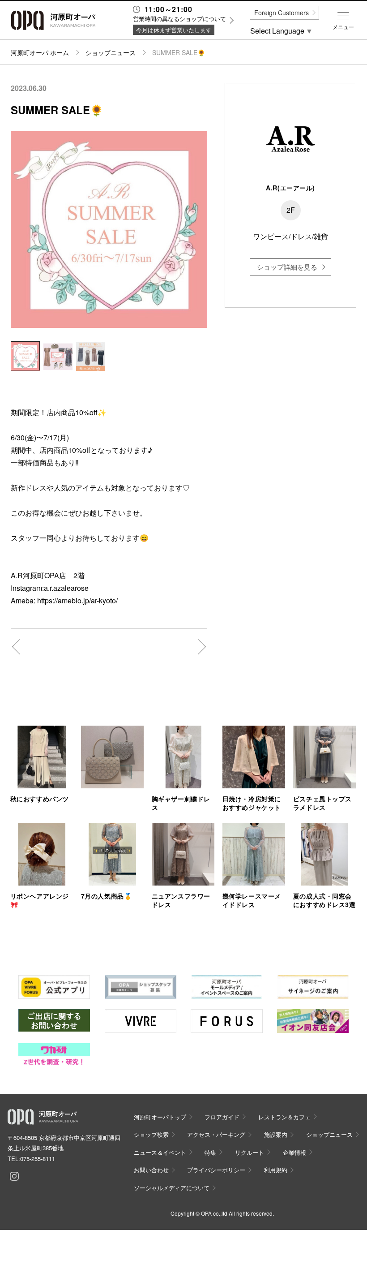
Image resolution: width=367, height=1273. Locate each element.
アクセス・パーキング (216, 1134)
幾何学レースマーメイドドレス (251, 900)
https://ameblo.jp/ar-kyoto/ (77, 600)
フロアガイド (222, 1117)
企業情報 (294, 1152)
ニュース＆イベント (160, 1152)
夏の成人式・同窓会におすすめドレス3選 (324, 900)
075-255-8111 (37, 1158)
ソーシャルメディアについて (171, 1187)
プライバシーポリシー (216, 1169)
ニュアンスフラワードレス (181, 900)
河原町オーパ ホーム (40, 52)
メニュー (343, 27)
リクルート (249, 1152)
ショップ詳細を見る (287, 266)
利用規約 (275, 1169)
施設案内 (275, 1134)
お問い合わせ (151, 1169)
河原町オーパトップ (160, 1117)
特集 (210, 1152)
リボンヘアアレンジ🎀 (39, 900)
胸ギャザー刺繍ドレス (181, 803)
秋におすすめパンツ (39, 798)
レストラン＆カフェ (284, 1117)
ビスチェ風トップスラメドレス (322, 803)
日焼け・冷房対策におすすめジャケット (251, 803)
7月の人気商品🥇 (106, 895)
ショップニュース (110, 52)
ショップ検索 (151, 1134)
